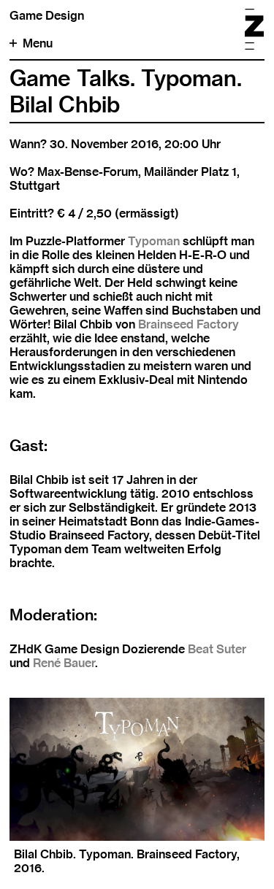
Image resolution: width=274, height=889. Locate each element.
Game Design (46, 15)
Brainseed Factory (188, 324)
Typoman (154, 241)
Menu (38, 43)
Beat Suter (217, 649)
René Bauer (64, 663)
